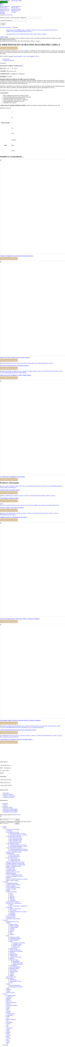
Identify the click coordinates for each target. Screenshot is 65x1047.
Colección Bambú (10, 916)
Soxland (8, 1035)
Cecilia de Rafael (10, 1013)
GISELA (36, 56)
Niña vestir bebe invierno (16, 838)
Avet (7, 1018)
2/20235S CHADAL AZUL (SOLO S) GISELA (12, 507)
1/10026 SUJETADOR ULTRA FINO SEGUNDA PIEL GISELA (16, 256)
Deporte (8, 984)
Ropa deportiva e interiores (16, 986)
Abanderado (9, 1028)
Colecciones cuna (10, 917)
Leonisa (8, 1023)
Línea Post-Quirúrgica (15, 967)
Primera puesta (10, 853)
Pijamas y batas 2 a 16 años (13, 872)
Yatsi (7, 1009)
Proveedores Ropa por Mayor (10, 810)
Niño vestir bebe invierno (16, 839)
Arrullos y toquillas (11, 889)
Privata (8, 1040)
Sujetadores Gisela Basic (19, 943)
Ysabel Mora (9, 1015)
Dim (7, 1021)
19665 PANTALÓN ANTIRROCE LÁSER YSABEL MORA (15, 375)
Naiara (8, 1030)
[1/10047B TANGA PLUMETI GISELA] (32, 487)
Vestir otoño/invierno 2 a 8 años (17, 833)
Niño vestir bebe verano (15, 842)
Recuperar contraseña (5, 27)
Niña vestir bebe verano (15, 840)
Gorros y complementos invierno (14, 876)
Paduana (8, 1038)
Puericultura (9, 907)
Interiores (8, 877)
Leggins (12, 975)
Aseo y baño (13, 910)
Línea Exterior (10, 978)
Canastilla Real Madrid (12, 883)
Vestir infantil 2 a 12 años (12, 832)
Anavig (8, 1006)
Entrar (3, 24)
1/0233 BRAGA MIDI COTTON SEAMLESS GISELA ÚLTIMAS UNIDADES (20, 720)
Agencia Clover (17, 814)
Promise (8, 1032)
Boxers (11, 931)
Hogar (8, 988)
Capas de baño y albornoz (12, 901)
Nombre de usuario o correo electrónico (13, 17)
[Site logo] (5, 12)
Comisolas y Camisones (15, 957)
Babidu (8, 999)
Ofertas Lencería (10, 992)
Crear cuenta (4, 2)
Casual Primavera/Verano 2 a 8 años (19, 846)
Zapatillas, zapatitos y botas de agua (15, 863)
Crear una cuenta (8, 15)
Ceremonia (9, 830)
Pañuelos (12, 934)
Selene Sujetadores (14, 940)
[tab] (6, 59)
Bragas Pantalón (18, 56)
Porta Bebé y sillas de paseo (13, 918)
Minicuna (12, 896)
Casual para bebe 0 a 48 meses (14, 847)
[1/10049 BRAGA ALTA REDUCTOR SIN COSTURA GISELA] (32, 737)
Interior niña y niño (11, 977)
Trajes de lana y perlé (11, 857)
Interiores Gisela (17, 945)
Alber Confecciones (11, 1002)
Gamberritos (9, 996)
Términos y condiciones (9, 796)
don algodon (9, 1022)
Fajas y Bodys (13, 969)
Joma (7, 1036)
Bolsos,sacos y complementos (13, 903)
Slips (11, 933)
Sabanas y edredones (11, 891)
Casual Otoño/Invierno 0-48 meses (18, 849)
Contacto (5, 806)
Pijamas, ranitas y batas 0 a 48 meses (15, 862)
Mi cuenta (5, 1045)
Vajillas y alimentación (15, 908)
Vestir (11, 982)
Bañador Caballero (14, 925)
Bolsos (11, 904)
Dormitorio (12, 913)
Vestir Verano (13, 979)
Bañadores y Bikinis (15, 937)
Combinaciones (13, 955)
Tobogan (8, 1011)
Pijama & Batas (13, 954)
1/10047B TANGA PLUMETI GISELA (10, 490)
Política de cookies (8, 794)
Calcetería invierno (11, 870)
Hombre (8, 923)
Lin (7, 1025)
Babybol (8, 1004)
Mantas (8, 890)
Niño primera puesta (15, 856)
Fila (7, 1043)
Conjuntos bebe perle (15, 859)
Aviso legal (6, 793)
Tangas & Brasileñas (18, 964)
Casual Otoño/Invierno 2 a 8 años (18, 845)
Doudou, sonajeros (11, 886)
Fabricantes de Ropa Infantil (10, 809)
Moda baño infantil (11, 873)
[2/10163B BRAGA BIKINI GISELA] (27, 495)
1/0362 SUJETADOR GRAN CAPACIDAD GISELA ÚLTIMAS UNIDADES (20, 619)
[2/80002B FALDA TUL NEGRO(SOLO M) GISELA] (32, 514)
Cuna (11, 893)
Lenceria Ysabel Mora (15, 950)
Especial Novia (13, 948)
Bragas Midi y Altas (18, 962)
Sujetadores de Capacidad (16, 951)
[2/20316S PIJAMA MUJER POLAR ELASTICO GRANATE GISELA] (32, 727)
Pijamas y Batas (13, 924)
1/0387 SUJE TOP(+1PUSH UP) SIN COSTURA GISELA (15, 357)
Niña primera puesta (15, 855)
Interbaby (8, 998)
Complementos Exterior (15, 981)
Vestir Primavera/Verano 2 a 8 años (18, 835)
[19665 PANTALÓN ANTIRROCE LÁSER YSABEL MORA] (32, 372)
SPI (7, 1026)
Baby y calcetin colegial (12, 880)
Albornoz (8, 989)
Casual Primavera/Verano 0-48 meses (19, 850)
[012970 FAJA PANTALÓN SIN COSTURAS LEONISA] (26, 363)
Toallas (8, 991)
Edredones (12, 899)
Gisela (24, 56)
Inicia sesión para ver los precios (9, 48)
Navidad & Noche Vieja (12, 921)
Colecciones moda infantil (12, 829)
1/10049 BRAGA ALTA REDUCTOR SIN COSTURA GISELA (16, 739)
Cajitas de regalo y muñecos (13, 884)
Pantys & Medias (14, 971)
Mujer (7, 935)
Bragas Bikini (16, 961)
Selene (8, 1016)
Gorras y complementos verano (14, 874)
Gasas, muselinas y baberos (13, 887)
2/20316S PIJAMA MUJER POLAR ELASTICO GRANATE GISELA (18, 730)
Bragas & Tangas (14, 960)
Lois (7, 1039)
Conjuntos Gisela (17, 944)
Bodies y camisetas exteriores (13, 866)
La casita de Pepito (11, 995)
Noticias (5, 804)
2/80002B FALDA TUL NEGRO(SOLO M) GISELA (13, 517)
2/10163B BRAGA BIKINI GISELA (9, 498)
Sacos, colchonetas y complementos (18, 906)
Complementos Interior (15, 938)
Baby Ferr (8, 1001)
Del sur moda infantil (11, 1005)
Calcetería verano (10, 869)
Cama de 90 (13, 900)
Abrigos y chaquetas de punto (13, 852)
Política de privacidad (8, 797)
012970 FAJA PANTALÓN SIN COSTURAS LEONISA (14, 365)
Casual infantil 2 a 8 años (12, 843)
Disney (8, 1008)
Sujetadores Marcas (14, 968)
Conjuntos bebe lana (15, 860)
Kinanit (8, 1012)
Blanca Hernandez (11, 1019)
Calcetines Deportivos (15, 985)
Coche (11, 894)
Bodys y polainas (10, 867)
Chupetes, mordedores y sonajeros (18, 911)
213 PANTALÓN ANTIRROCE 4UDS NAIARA (12, 477)
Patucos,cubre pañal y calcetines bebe (15, 864)
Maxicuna (12, 897)
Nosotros (5, 803)
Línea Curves (16, 947)
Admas (8, 1042)
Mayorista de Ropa (8, 807)
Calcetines (12, 928)
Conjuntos (12, 952)
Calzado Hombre (14, 927)
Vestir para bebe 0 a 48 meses (13, 836)
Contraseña (6, 20)
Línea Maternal (13, 965)
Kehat (7, 1033)
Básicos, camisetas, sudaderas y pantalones (17, 879)
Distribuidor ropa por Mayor (10, 812)
